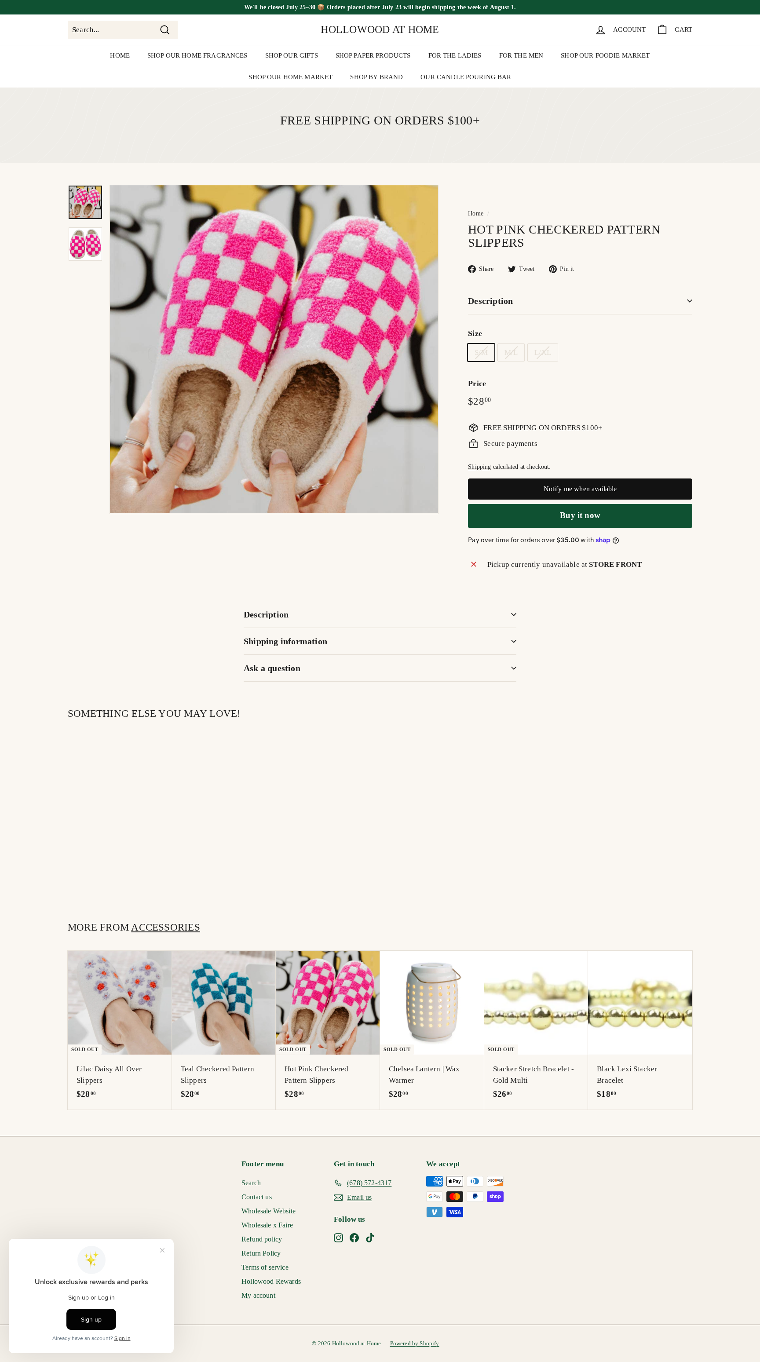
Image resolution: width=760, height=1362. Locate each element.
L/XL (542, 352)
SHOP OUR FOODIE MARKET (605, 55)
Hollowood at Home (380, 29)
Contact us (256, 1197)
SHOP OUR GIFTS (291, 55)
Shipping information (285, 641)
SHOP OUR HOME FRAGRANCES (197, 55)
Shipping (479, 466)
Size (475, 333)
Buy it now (580, 515)
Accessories (165, 927)
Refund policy (261, 1239)
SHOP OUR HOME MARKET (290, 76)
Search (251, 1183)
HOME (120, 55)
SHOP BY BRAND (376, 76)
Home (475, 213)
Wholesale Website (268, 1211)
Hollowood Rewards (271, 1281)
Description (490, 301)
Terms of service (265, 1267)
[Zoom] (274, 349)
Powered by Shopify (414, 1343)
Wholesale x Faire (267, 1225)
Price (477, 383)
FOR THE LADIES (455, 55)
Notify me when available (580, 489)
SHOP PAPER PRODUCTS (373, 55)
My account (258, 1295)
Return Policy (261, 1253)
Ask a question (272, 668)
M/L (511, 352)
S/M (481, 352)
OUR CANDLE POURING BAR (465, 76)
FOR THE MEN (521, 55)
